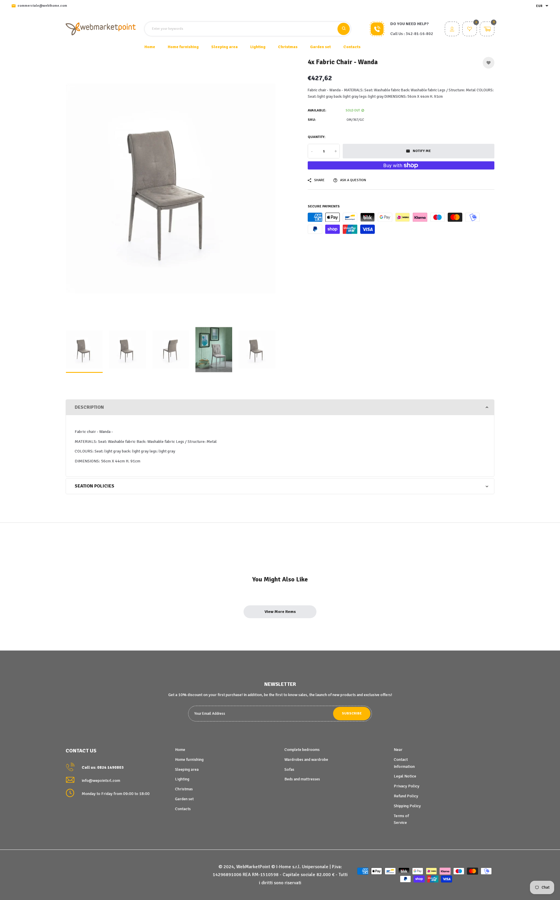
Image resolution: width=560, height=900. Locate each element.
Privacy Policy (406, 786)
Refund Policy (406, 796)
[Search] (343, 29)
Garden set (184, 798)
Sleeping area (187, 769)
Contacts (351, 46)
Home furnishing (189, 759)
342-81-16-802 (419, 33)
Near (398, 749)
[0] (469, 29)
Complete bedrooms (302, 749)
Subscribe (352, 713)
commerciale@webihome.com (42, 6)
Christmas (184, 789)
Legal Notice (405, 776)
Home (149, 46)
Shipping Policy (407, 805)
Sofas (289, 769)
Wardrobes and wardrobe (306, 759)
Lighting (182, 779)
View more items (280, 611)
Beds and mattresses (302, 779)
